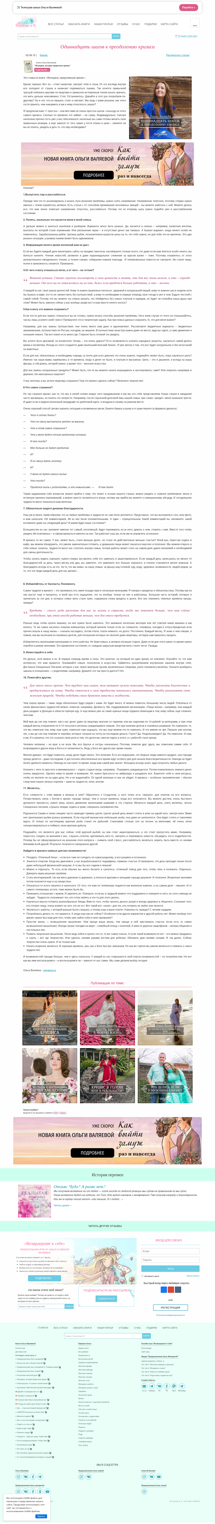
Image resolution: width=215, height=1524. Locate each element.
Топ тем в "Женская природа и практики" (157, 1365)
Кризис (81, 1398)
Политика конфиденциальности (170, 1315)
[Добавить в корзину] (60, 1368)
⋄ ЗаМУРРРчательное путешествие (29, 1412)
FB (167, 1390)
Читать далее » (62, 1205)
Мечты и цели (83, 1406)
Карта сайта (169, 24)
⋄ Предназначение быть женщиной (29, 1359)
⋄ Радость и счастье (23, 1424)
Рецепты (81, 1427)
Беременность (84, 1355)
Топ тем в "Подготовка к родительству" (157, 1375)
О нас (136, 24)
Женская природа (85, 1370)
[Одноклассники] (40, 1492)
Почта (144, 1390)
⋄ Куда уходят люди (23, 1428)
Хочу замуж (83, 1445)
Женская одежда (85, 1366)
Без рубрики (83, 1352)
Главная (43, 1328)
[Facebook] (33, 1477)
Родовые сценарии (85, 1431)
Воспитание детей (85, 1359)
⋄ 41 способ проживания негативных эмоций (33, 1457)
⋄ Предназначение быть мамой (28, 1371)
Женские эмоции (85, 1377)
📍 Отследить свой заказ (186, 36)
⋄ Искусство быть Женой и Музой (29, 1363)
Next (199, 1198)
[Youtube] (47, 1492)
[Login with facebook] (163, 1290)
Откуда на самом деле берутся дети (31, 1404)
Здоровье (82, 1391)
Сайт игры (145, 1352)
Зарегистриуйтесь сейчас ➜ (152, 1361)
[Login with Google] (170, 1290)
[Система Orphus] (59, 1112)
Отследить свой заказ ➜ (25, 1355)
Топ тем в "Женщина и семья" (153, 1368)
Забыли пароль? (193, 1275)
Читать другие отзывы (105, 1226)
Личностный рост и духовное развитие (93, 1402)
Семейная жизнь (85, 1442)
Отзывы (122, 24)
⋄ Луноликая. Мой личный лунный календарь (33, 1388)
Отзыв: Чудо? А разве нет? (80, 1186)
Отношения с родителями (88, 1416)
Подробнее (43, 1278)
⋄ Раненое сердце (22, 1432)
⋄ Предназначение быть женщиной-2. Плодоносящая (36, 1367)
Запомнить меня (151, 1276)
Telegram (152, 1390)
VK (159, 1390)
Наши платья (103, 24)
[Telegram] (40, 1477)
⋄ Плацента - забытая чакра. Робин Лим (31, 1437)
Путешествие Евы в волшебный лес (30, 1400)
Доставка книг (21, 1352)
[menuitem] (44, 1348)
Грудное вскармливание (88, 1363)
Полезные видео (85, 1424)
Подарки (150, 24)
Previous (15, 1198)
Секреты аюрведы (85, 1438)
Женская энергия (85, 1373)
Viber (174, 1390)
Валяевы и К (26, 25)
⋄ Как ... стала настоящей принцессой (30, 1408)
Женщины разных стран (88, 1388)
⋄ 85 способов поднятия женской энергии (32, 1453)
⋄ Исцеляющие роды (23, 1445)
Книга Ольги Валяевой (52, 66)
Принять (41, 1516)
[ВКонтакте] (26, 1477)
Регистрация (170, 1307)
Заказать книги (79, 24)
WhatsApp (182, 1390)
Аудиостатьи (83, 1348)
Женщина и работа (85, 1384)
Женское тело (84, 1380)
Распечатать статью (177, 55)
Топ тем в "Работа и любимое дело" (155, 1372)
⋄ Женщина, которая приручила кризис (31, 1379)
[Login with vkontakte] (177, 1290)
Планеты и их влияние (87, 1420)
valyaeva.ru (49, 970)
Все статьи (56, 24)
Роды (80, 1434)
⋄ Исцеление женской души (26, 1375)
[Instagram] (18, 1477)
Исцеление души (85, 1395)
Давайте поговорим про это (27, 1392)
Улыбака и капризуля (24, 1396)
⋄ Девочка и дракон (23, 1416)
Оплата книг (20, 1348)
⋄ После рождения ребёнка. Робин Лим (31, 1441)
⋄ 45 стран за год (22, 1449)
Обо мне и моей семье (87, 1409)
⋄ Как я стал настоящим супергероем (30, 1420)
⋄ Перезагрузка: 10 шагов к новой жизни (31, 1383)
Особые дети (83, 1413)
